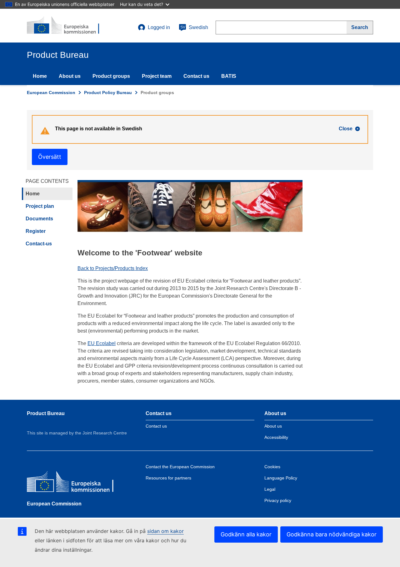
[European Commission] (72, 483)
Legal (269, 489)
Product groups (111, 76)
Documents (39, 218)
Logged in (159, 27)
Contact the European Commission (180, 466)
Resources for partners (168, 477)
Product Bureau (46, 413)
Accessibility (276, 437)
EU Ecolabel (102, 343)
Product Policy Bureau (108, 92)
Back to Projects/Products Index (113, 268)
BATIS (228, 76)
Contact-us (39, 243)
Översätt (49, 156)
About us (70, 76)
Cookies (272, 466)
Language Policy (280, 477)
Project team (157, 76)
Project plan (40, 206)
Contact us (196, 76)
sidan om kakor (165, 531)
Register (36, 231)
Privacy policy (277, 500)
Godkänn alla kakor (246, 534)
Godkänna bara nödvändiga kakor (332, 534)
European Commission (51, 92)
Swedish (194, 27)
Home (40, 76)
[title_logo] (64, 25)
